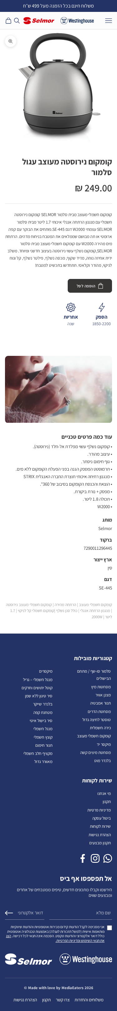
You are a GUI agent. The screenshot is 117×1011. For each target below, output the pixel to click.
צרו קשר (63, 1000)
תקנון (107, 801)
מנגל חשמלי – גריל (37, 679)
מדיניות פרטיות (99, 810)
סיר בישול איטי (41, 720)
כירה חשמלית (100, 727)
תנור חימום (43, 745)
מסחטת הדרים (99, 711)
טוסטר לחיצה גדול (96, 719)
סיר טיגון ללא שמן (38, 696)
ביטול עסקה (101, 818)
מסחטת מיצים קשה (95, 752)
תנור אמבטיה (100, 703)
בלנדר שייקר (42, 704)
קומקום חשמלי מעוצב (94, 736)
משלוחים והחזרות (89, 1000)
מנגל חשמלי (42, 728)
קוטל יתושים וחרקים (37, 687)
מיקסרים (45, 671)
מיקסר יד (104, 744)
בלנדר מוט (102, 760)
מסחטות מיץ (101, 687)
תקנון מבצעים (100, 843)
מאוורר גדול (43, 761)
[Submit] (9, 913)
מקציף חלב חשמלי (37, 753)
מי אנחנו (104, 793)
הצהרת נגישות (100, 834)
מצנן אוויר (103, 695)
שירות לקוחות (100, 826)
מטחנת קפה (42, 712)
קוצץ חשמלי (43, 737)
